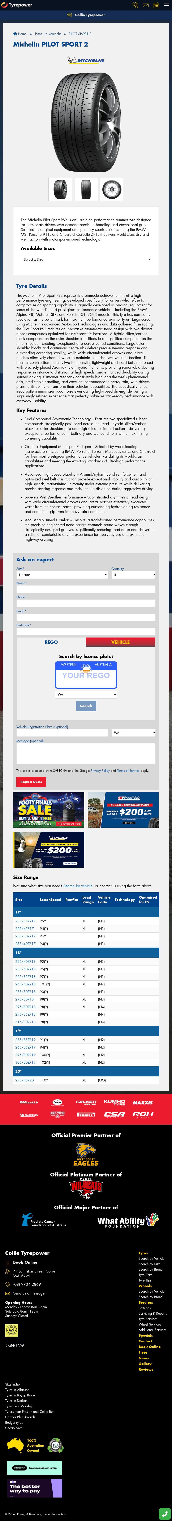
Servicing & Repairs (153, 1313)
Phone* (21, 597)
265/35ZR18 (25, 977)
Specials (146, 1335)
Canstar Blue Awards (20, 1417)
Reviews (146, 1369)
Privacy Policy (100, 771)
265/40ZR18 (25, 984)
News (144, 1358)
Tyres (143, 1253)
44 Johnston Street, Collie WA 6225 (34, 1274)
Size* (20, 569)
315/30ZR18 (25, 1022)
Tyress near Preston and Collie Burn (30, 1411)
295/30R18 (24, 999)
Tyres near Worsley (18, 1406)
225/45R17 (24, 928)
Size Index (12, 1384)
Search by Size (149, 1264)
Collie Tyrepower (89, 15)
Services (146, 1302)
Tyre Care (145, 1275)
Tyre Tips (145, 1280)
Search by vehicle (78, 886)
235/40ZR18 (25, 969)
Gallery (145, 1363)
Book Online (150, 1346)
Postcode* (23, 625)
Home (21, 34)
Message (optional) (30, 741)
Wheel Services (150, 1324)
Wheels (145, 1286)
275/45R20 (24, 1080)
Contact (145, 1341)
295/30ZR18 (25, 1007)
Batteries (145, 1308)
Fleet (143, 1352)
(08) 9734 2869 (27, 1284)
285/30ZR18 (25, 992)
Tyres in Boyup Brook (20, 1395)
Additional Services (152, 1330)
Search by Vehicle (151, 1258)
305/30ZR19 (25, 1062)
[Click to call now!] (135, 5)
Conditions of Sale (55, 1514)
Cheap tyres (13, 1428)
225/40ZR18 (25, 961)
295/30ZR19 (25, 1055)
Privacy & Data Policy (30, 1514)
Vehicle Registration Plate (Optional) (42, 727)
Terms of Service (128, 771)
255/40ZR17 (25, 944)
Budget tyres (14, 1422)
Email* (21, 611)
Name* (21, 583)
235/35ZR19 (25, 1040)
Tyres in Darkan (16, 1401)
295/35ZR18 (25, 1014)
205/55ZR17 (25, 921)
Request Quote (31, 782)
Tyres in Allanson (17, 1390)
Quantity (117, 569)
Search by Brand (151, 1269)
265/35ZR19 (25, 1047)
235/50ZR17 (25, 936)
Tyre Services (148, 1319)
